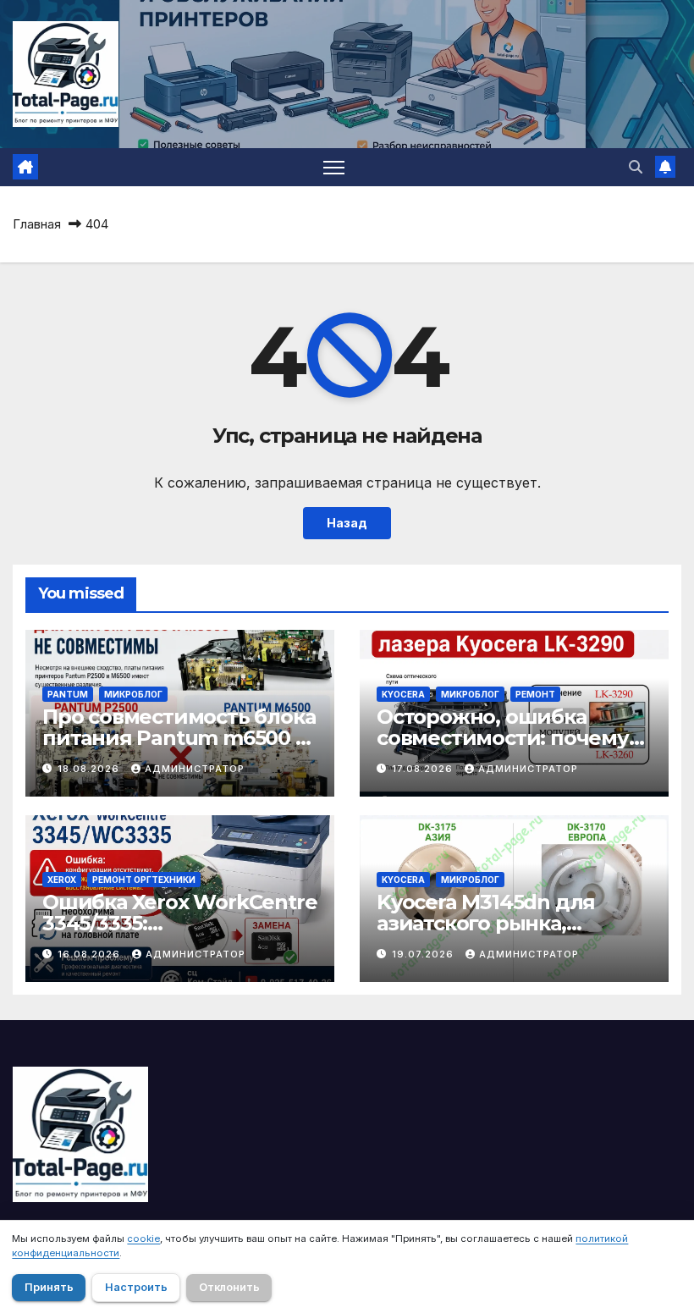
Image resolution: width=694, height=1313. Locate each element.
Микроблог (133, 694)
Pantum (67, 694)
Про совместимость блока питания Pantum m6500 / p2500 (178, 737)
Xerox (61, 879)
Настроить (136, 1287)
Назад (347, 523)
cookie (143, 1238)
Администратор (195, 769)
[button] (635, 166)
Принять (49, 1287)
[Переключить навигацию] (334, 167)
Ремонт (535, 694)
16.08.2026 (91, 954)
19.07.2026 (424, 954)
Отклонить (229, 1287)
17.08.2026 (424, 769)
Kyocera (403, 694)
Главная (37, 224)
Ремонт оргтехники (144, 879)
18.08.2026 (90, 769)
